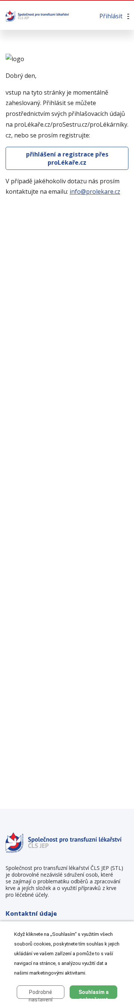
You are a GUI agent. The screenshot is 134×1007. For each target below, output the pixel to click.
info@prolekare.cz (95, 191)
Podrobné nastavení (40, 994)
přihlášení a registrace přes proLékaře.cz (67, 158)
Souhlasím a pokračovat (94, 994)
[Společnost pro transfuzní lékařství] (38, 16)
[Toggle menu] (127, 17)
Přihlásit (110, 16)
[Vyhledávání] (76, 16)
